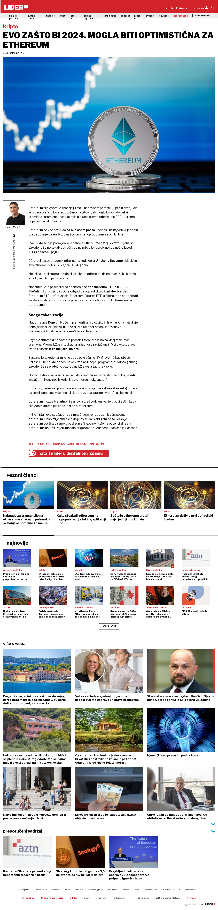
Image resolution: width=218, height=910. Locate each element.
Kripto (67, 889)
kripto (63, 15)
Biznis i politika (24, 889)
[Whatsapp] (14, 260)
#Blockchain (85, 444)
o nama (87, 898)
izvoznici (150, 15)
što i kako (73, 17)
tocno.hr (191, 898)
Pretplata (181, 8)
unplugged (110, 15)
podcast (125, 15)
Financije (56, 889)
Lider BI (137, 17)
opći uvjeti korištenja (140, 898)
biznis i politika (13, 17)
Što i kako (79, 889)
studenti (164, 15)
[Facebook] (14, 236)
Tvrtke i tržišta (41, 889)
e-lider (73, 898)
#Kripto (101, 444)
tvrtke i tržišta (32, 17)
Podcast (125, 889)
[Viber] (14, 266)
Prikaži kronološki (203, 15)
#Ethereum (36, 444)
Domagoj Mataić (11, 227)
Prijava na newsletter (52, 898)
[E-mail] (14, 254)
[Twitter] (14, 242)
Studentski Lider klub (171, 889)
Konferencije (190, 889)
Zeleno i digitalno (95, 889)
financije (51, 15)
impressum (102, 898)
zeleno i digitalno (89, 17)
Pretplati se (28, 898)
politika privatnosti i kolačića (168, 898)
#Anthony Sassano (60, 444)
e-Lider (170, 8)
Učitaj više (109, 626)
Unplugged (112, 889)
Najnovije (17, 543)
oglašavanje (119, 898)
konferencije (180, 15)
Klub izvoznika (151, 889)
